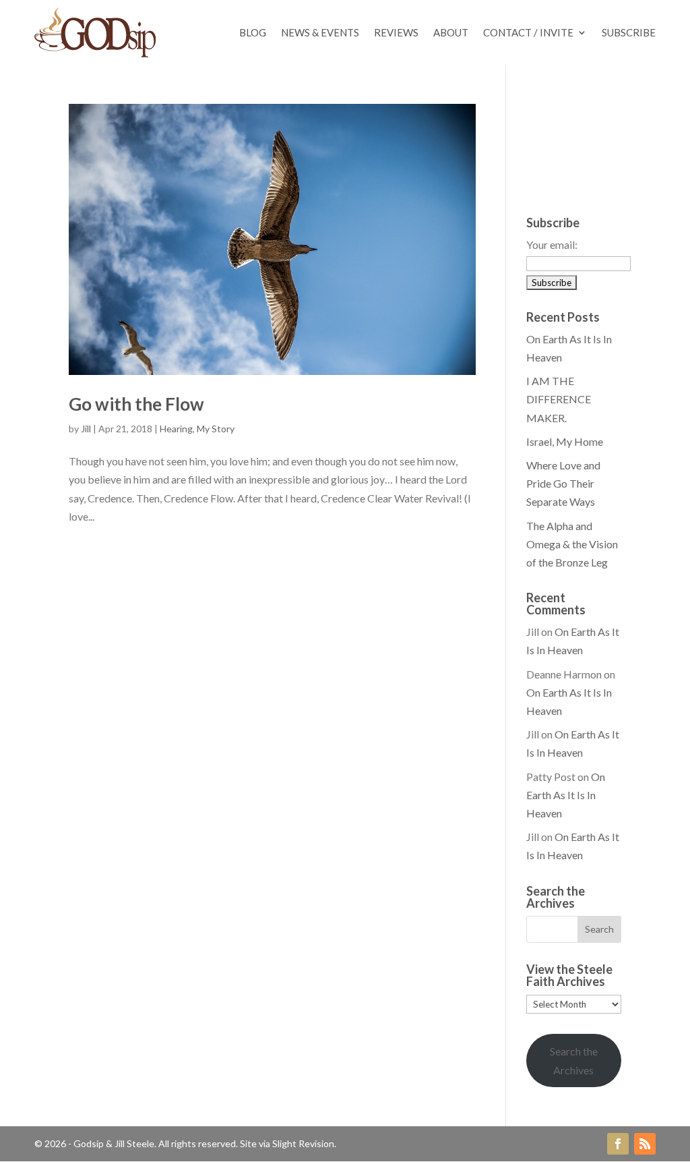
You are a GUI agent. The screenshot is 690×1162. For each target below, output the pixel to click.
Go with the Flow (136, 404)
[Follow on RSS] (645, 1144)
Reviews (396, 32)
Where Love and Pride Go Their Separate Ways (563, 483)
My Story (215, 428)
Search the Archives (574, 1060)
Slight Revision (303, 1143)
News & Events (320, 32)
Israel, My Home (564, 441)
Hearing (176, 428)
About (450, 32)
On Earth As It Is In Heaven (565, 794)
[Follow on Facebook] (618, 1144)
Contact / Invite (528, 32)
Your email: (551, 244)
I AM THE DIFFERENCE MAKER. (558, 399)
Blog (252, 32)
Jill (86, 428)
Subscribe (629, 32)
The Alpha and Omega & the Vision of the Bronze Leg (572, 544)
